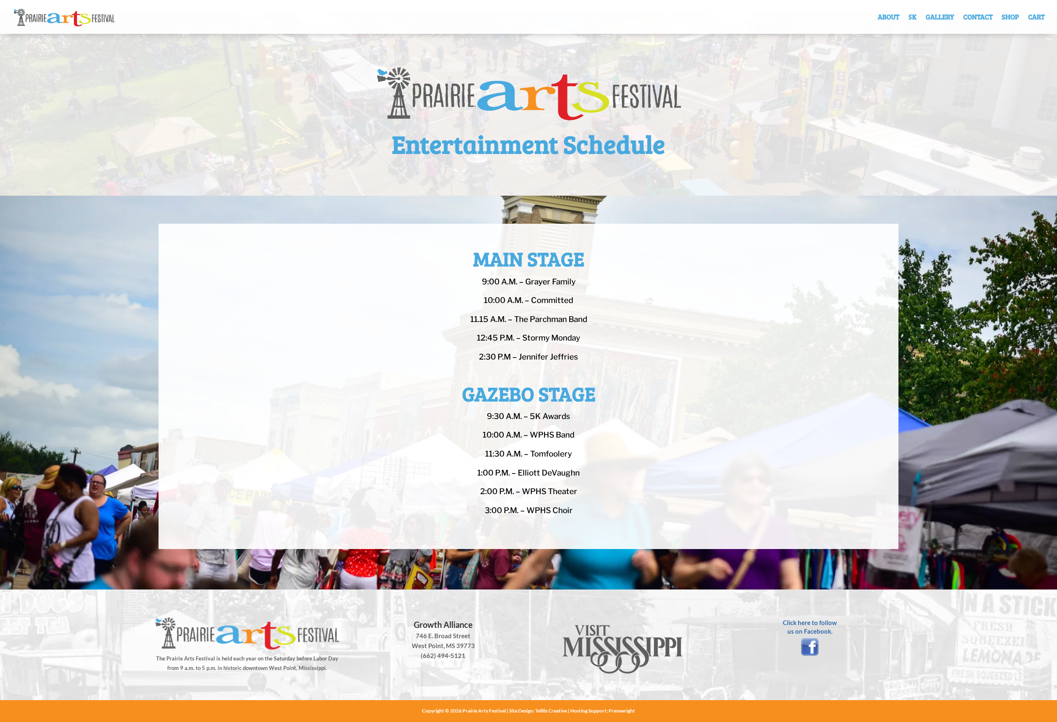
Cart (1036, 16)
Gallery (940, 16)
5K (912, 16)
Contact (978, 16)
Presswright (622, 711)
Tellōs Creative (551, 711)
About (888, 16)
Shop (1010, 16)
